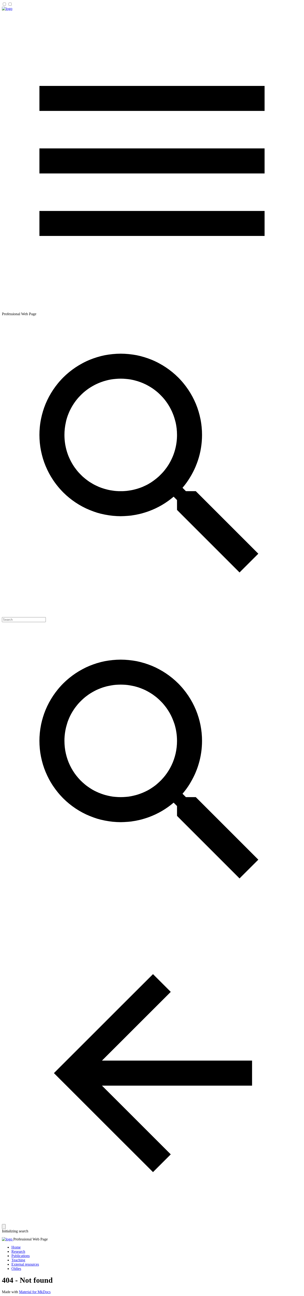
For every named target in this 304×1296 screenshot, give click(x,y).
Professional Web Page (30, 1239)
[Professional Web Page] (7, 9)
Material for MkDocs (35, 1292)
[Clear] (4, 1226)
